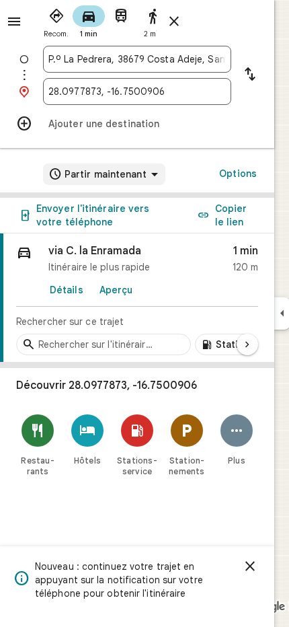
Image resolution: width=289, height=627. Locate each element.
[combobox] (137, 59)
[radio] (56, 20)
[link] (137, 298)
